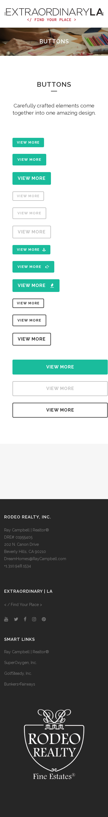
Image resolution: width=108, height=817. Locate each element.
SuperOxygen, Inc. (20, 662)
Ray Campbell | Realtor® (26, 652)
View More (28, 142)
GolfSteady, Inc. (18, 673)
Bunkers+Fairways (19, 684)
